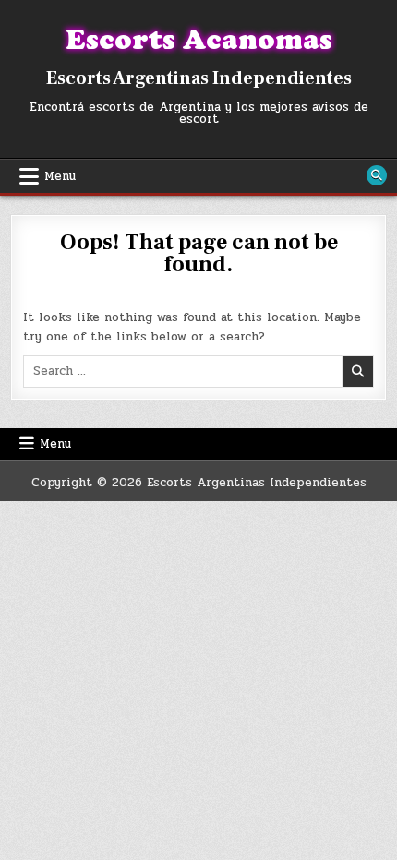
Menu (60, 176)
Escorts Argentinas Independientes (199, 78)
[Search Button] (377, 175)
